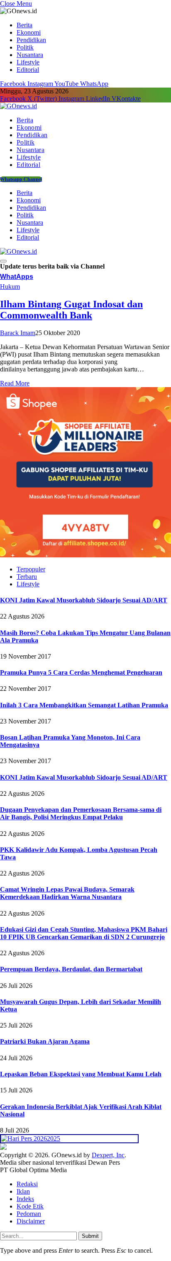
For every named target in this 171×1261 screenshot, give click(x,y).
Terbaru (27, 576)
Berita (24, 25)
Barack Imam (17, 332)
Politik (25, 47)
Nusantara (30, 54)
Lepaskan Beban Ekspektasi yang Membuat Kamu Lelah (80, 1074)
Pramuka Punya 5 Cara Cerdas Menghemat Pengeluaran (81, 672)
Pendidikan (31, 39)
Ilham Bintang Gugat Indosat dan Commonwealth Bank (71, 310)
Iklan (23, 1191)
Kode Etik (30, 1206)
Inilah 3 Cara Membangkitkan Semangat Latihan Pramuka (84, 705)
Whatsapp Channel (21, 179)
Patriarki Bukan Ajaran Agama (45, 1041)
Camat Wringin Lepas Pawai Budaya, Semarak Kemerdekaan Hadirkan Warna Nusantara (67, 893)
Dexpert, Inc (108, 1155)
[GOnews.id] (18, 105)
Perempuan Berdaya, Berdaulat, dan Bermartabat (71, 969)
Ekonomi (29, 32)
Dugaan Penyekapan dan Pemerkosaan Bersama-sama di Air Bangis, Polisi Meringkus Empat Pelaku (80, 813)
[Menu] (3, 261)
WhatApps (16, 276)
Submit (90, 1236)
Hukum (10, 286)
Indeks (25, 1198)
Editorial (28, 69)
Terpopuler (31, 569)
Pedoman (29, 1213)
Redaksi (27, 1183)
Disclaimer (31, 1221)
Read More (14, 383)
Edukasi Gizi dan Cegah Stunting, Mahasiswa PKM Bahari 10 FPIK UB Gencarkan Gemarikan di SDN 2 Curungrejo (83, 933)
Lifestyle (28, 62)
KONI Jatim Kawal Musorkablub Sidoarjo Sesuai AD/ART (83, 600)
